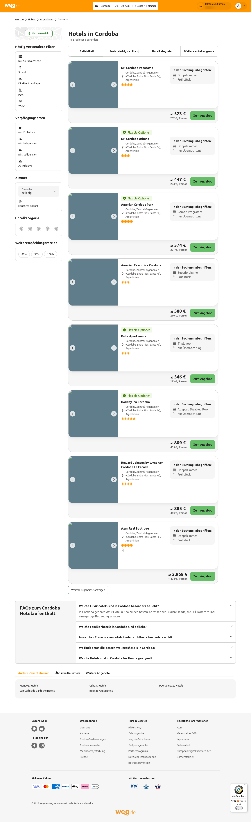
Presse (84, 756)
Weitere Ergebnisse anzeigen (88, 590)
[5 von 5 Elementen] (72, 84)
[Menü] (245, 785)
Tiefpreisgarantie (138, 745)
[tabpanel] (125, 688)
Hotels (32, 19)
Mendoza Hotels (29, 685)
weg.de (19, 19)
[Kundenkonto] (241, 6)
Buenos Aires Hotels (101, 690)
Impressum (183, 739)
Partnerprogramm (138, 751)
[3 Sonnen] (39, 229)
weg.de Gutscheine (139, 739)
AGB (179, 727)
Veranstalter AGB (187, 733)
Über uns (85, 727)
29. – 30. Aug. (122, 5)
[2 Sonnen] (30, 229)
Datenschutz (184, 745)
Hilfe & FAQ (134, 727)
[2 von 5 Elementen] (114, 84)
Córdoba (105, 5)
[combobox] (38, 191)
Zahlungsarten (136, 733)
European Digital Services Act (194, 751)
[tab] (33, 673)
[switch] (239, 808)
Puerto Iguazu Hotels (171, 685)
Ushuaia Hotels (98, 685)
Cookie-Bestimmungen (93, 739)
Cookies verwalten (90, 745)
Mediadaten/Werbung (92, 751)
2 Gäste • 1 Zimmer (145, 5)
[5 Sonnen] (56, 229)
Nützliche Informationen (142, 756)
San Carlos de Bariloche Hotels (37, 690)
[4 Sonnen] (48, 229)
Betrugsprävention (139, 762)
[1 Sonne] (21, 229)
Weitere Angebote (98, 673)
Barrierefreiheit (185, 756)
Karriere (84, 733)
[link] (143, 92)
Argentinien (46, 19)
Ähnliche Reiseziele (67, 673)
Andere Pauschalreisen (33, 673)
